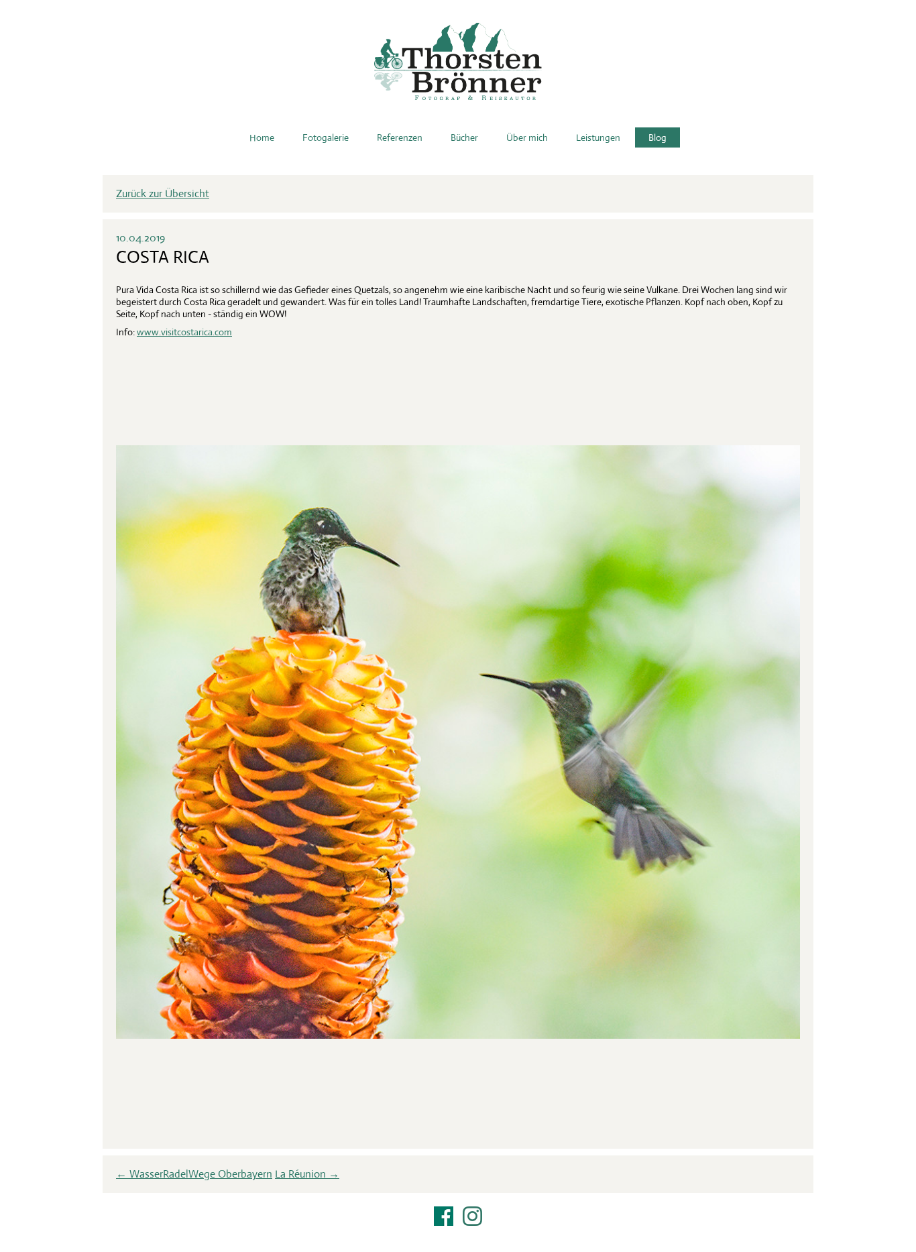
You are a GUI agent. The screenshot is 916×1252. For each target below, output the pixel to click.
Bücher (464, 137)
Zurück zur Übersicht (162, 193)
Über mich (527, 137)
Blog (657, 137)
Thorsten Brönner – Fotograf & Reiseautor (458, 61)
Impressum (458, 1233)
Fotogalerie (325, 137)
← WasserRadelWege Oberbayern (194, 1174)
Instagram (472, 1216)
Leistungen (598, 137)
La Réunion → (307, 1174)
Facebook (443, 1216)
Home (261, 137)
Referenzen (399, 137)
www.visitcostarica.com (184, 332)
